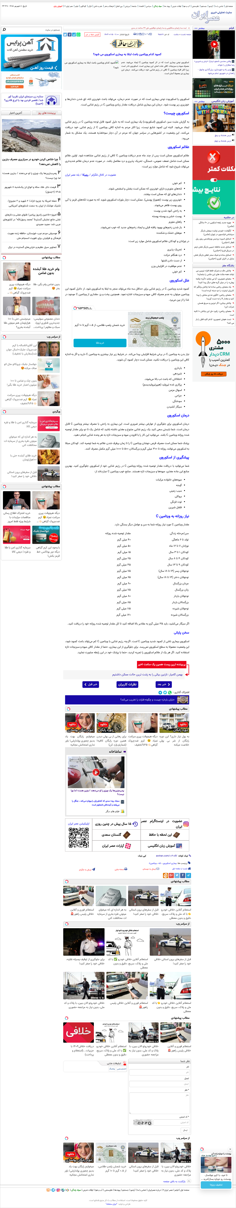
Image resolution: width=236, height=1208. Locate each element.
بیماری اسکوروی (170, 863)
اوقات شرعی (176, 6)
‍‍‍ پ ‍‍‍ (147, 34)
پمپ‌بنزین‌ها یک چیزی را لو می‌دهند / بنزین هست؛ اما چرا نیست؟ (97, 792)
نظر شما (185, 1061)
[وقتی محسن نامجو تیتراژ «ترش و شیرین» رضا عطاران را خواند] (214, 44)
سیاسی (148, 6)
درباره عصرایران (154, 1190)
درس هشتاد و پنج (223, 135)
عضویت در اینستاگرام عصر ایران (161, 824)
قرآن (89, 6)
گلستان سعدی (111, 835)
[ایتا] (165, 875)
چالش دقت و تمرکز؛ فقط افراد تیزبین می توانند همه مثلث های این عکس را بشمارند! (215, 272)
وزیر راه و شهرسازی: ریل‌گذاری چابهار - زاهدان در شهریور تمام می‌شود (216, 71)
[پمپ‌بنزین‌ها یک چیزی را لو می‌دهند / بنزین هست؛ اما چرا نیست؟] (96, 772)
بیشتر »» (200, 28)
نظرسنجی (195, 6)
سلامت (176, 34)
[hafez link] (127, 43)
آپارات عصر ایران (113, 846)
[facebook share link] (70, 34)
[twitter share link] (65, 34)
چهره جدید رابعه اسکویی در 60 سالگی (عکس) (216, 224)
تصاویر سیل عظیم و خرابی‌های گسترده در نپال (32, 247)
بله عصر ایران (72, 175)
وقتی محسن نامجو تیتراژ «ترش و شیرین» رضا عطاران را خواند (214, 63)
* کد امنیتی (184, 1117)
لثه (159, 863)
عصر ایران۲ (168, 1190)
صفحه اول (229, 6)
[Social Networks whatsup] (170, 692)
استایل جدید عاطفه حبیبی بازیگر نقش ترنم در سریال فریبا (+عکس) (214, 248)
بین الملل (119, 6)
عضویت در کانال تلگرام (103, 175)
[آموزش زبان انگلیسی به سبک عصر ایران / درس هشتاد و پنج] (214, 118)
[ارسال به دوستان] (137, 34)
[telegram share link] (74, 34)
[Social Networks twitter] (165, 692)
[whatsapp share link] (78, 34)
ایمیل (186, 1078)
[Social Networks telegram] (160, 692)
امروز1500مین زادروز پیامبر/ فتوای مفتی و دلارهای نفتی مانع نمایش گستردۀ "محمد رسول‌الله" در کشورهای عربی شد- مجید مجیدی (32, 219)
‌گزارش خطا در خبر (92, 34)
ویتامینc (153, 863)
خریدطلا (100, 343)
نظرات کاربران (127, 684)
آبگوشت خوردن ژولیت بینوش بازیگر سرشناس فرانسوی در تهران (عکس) (217, 232)
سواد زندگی (158, 6)
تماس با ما (219, 6)
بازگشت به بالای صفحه (174, 1181)
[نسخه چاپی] (134, 34)
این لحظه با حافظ (160, 835)
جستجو (204, 6)
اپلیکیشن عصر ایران (78, 824)
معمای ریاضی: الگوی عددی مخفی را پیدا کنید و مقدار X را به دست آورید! (215, 296)
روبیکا (85, 175)
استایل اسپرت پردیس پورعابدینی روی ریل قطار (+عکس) (215, 240)
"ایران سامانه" (111, 1204)
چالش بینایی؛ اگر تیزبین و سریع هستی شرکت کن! (216, 305)
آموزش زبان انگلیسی (161, 846)
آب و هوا (186, 6)
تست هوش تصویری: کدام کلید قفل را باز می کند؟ (215, 321)
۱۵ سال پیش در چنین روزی (113, 824)
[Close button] (230, 1149)
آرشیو (211, 6)
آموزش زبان (58, 6)
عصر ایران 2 (69, 6)
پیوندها (117, 1190)
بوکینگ (112, 1069)
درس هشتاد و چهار (223, 141)
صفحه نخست (186, 34)
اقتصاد (141, 6)
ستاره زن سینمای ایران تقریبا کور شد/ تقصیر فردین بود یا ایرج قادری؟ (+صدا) (23, 100)
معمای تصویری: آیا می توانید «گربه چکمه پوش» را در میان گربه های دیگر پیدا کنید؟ (215, 280)
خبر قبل (92, 684)
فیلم (76, 6)
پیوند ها (167, 6)
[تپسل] (75, 308)
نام (188, 1066)
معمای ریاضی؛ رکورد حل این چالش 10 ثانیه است (214, 313)
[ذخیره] (140, 34)
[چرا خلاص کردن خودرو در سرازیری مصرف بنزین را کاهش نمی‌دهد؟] (31, 135)
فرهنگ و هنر (109, 6)
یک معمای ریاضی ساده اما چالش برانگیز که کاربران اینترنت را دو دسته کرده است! (214, 288)
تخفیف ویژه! (216, 1185)
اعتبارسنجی (121, 1069)
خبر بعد (161, 684)
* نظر (187, 1090)
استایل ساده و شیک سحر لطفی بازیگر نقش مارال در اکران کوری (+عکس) (214, 256)
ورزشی (127, 6)
